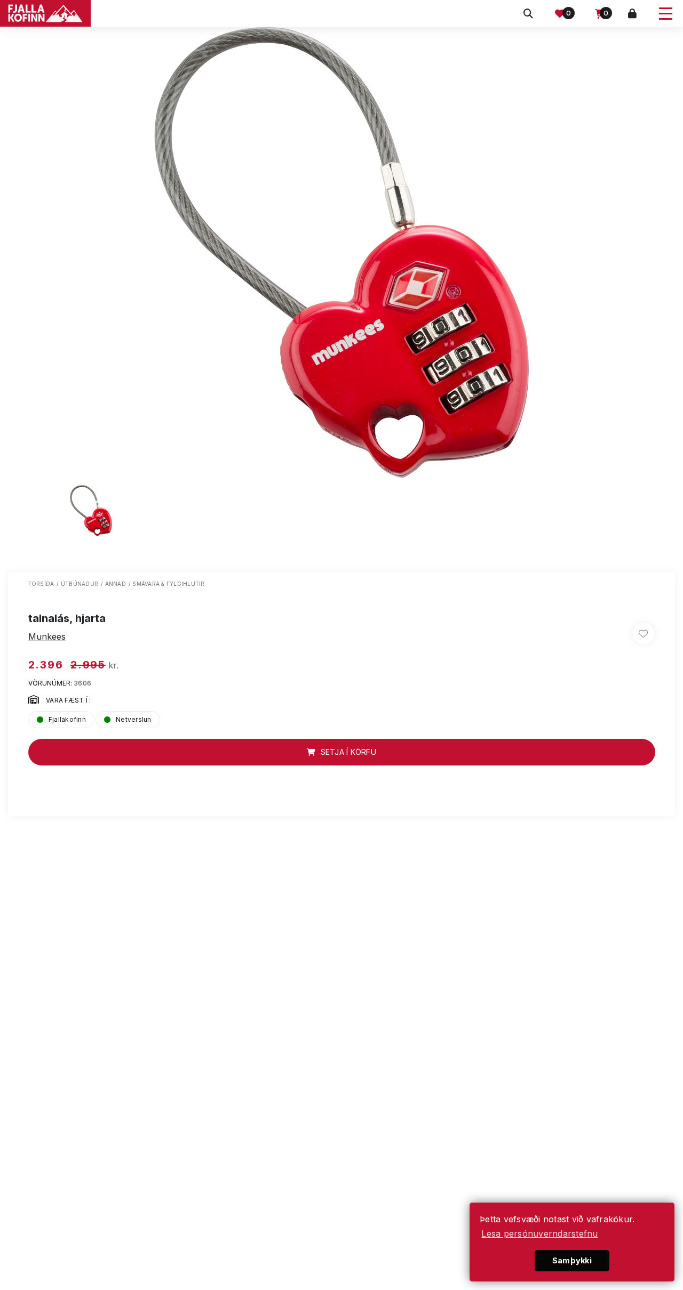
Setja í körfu (347, 751)
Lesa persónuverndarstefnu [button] (539, 1233)
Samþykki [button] (572, 1260)
